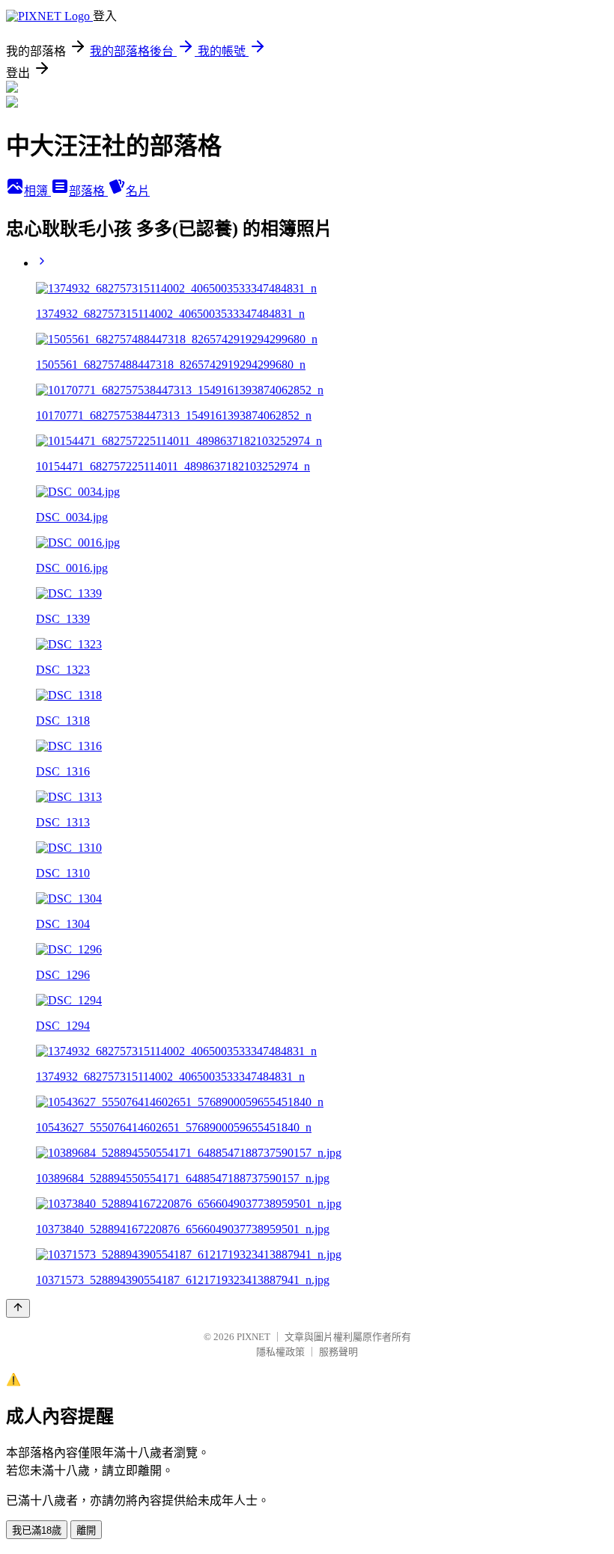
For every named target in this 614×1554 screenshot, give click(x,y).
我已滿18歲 (36, 1530)
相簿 (37, 191)
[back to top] (18, 1308)
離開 (86, 1530)
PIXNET (253, 1336)
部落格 (88, 191)
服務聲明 (338, 1351)
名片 (138, 191)
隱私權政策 (280, 1351)
